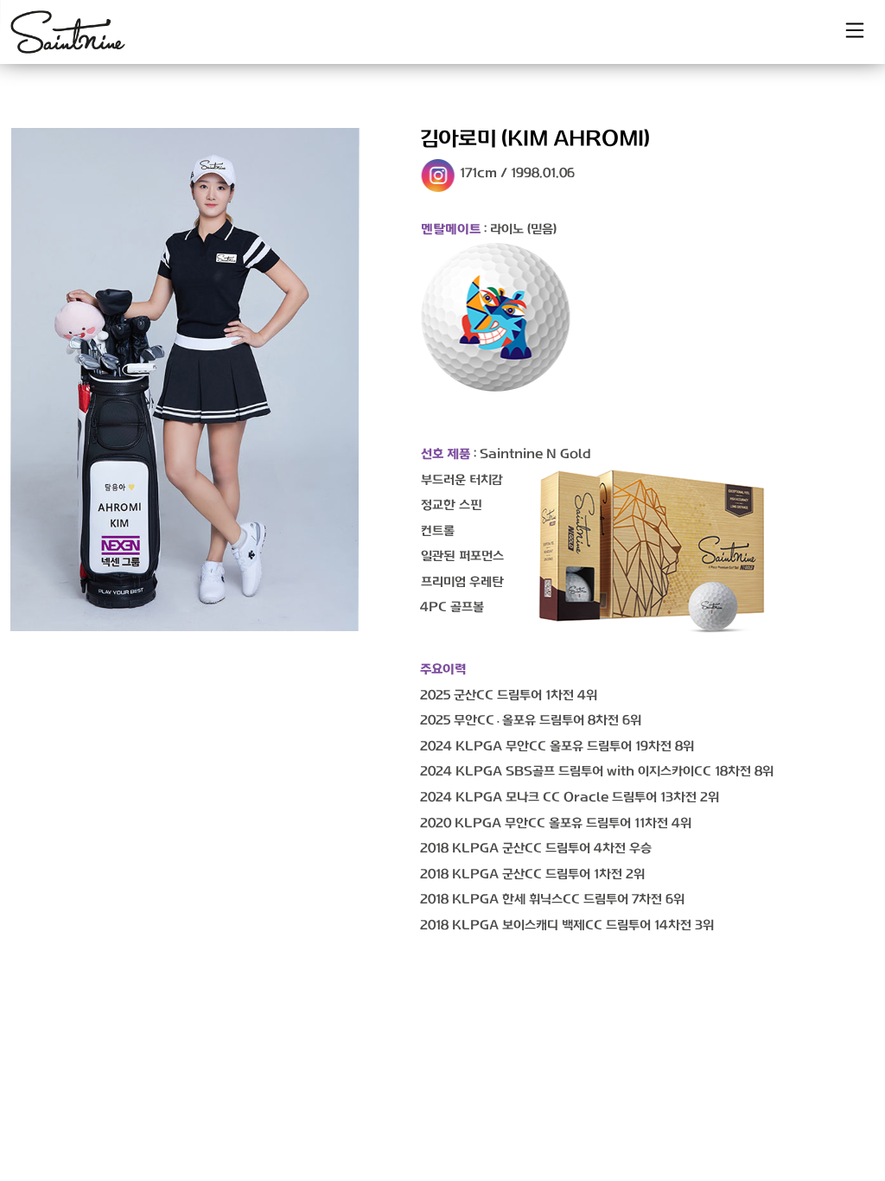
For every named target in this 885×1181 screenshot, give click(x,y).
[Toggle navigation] (854, 30)
